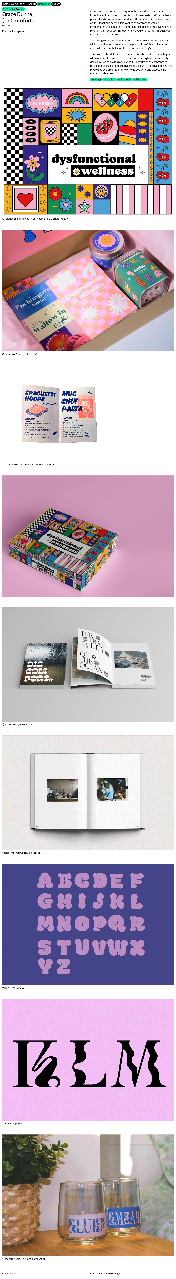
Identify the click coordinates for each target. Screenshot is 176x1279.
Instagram (18, 31)
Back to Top (9, 1274)
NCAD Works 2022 (14, 4)
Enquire (6, 31)
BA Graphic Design (13, 9)
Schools (31, 4)
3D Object (109, 79)
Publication (139, 79)
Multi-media (124, 79)
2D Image (96, 79)
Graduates (44, 4)
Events (56, 4)
